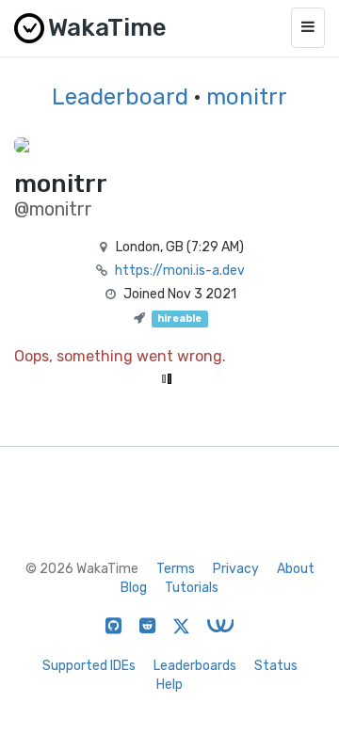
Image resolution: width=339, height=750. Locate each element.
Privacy (236, 569)
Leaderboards (194, 666)
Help (169, 685)
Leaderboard (120, 97)
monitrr (246, 97)
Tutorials (191, 588)
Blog (134, 588)
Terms (175, 569)
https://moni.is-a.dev (180, 271)
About (296, 569)
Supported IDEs (89, 666)
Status (276, 666)
